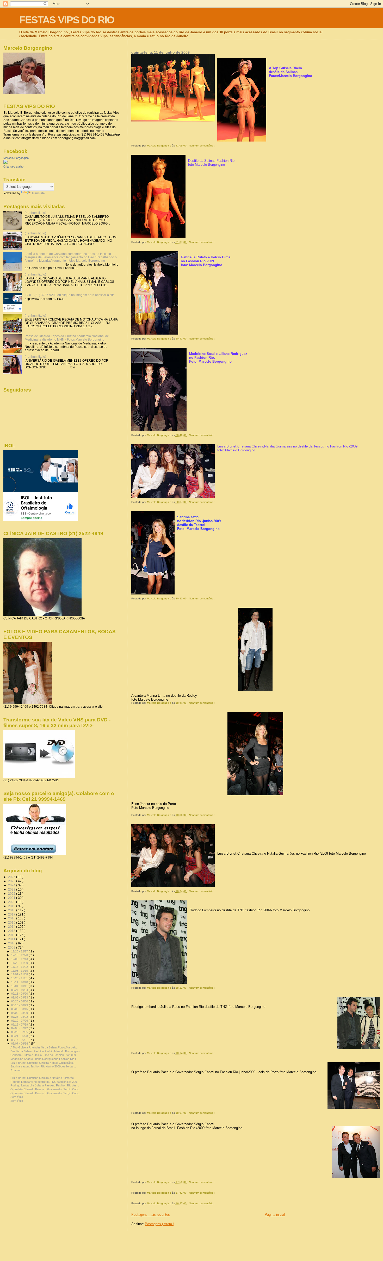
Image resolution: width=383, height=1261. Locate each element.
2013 (12, 930)
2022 (12, 893)
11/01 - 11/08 (20, 974)
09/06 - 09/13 (20, 997)
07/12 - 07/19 (20, 1024)
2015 (12, 922)
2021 (12, 897)
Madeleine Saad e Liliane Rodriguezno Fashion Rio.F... (44, 1058)
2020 (12, 902)
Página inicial (275, 1215)
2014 (12, 926)
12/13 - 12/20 (20, 955)
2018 (12, 910)
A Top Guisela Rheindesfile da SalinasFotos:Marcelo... (44, 1047)
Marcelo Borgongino (16, 157)
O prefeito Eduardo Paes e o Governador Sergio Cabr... (45, 1089)
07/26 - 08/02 (20, 1016)
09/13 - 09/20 (20, 993)
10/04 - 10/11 (20, 986)
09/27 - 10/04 (20, 989)
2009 (12, 947)
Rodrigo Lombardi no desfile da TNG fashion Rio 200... (44, 1081)
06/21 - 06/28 (20, 1036)
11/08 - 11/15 (20, 970)
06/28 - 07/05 (20, 1032)
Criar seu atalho (13, 166)
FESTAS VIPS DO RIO (66, 19)
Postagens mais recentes (150, 1215)
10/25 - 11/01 (20, 978)
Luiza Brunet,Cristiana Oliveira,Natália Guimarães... (42, 1062)
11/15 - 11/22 (20, 966)
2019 (12, 906)
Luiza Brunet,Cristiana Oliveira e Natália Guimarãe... (43, 1077)
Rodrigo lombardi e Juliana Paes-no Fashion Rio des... (44, 1085)
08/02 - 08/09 (20, 1012)
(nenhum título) (35, 212)
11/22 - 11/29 (20, 962)
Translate (38, 193)
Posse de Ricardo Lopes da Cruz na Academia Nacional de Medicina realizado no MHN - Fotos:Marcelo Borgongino (67, 337)
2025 (12, 881)
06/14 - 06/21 (20, 1039)
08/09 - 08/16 (20, 1008)
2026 (12, 877)
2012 (12, 935)
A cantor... (16, 1070)
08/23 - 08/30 (20, 1001)
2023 (12, 889)
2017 (12, 914)
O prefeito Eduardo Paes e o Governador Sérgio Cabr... (45, 1093)
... (11, 1074)
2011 (12, 939)
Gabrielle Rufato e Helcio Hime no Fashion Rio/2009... (44, 1055)
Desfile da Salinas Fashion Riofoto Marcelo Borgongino (44, 1051)
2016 (12, 918)
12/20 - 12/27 (20, 951)
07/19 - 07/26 (20, 1020)
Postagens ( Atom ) (159, 1224)
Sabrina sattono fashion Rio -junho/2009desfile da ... (43, 1066)
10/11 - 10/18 (20, 982)
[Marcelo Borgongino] (5, 163)
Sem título (16, 1096)
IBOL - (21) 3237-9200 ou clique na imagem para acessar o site (70, 295)
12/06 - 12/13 (20, 959)
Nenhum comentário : (202, 145)
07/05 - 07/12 (20, 1028)
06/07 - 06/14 (20, 1043)
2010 (12, 943)
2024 (12, 885)
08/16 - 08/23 (20, 1005)
